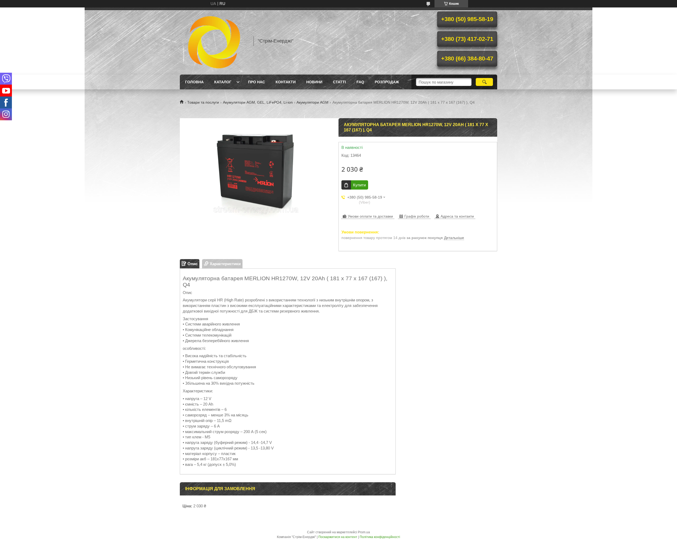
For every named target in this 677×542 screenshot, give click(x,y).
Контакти (286, 82)
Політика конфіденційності (380, 537)
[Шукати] (484, 82)
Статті (339, 82)
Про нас (256, 82)
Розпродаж (387, 82)
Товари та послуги (203, 102)
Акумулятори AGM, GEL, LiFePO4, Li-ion (258, 102)
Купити (359, 185)
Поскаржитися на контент (337, 537)
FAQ (360, 82)
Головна (194, 82)
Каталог (222, 82)
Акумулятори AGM (312, 102)
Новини (314, 82)
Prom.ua (364, 532)
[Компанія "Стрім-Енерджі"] (214, 41)
